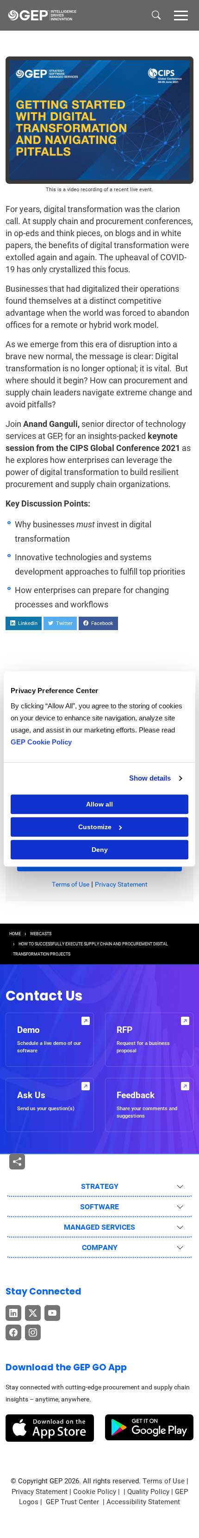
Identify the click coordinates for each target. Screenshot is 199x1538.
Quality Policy (148, 1492)
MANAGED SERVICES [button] (99, 1227)
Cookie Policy (94, 1492)
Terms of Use (70, 884)
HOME (15, 934)
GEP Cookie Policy (41, 742)
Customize (95, 827)
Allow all (99, 804)
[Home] (42, 15)
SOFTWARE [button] (99, 1206)
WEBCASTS (40, 934)
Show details (150, 778)
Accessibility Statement (143, 1502)
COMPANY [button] (100, 1247)
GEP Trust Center (73, 1502)
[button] (181, 15)
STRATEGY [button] (99, 1186)
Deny (100, 849)
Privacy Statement (121, 884)
